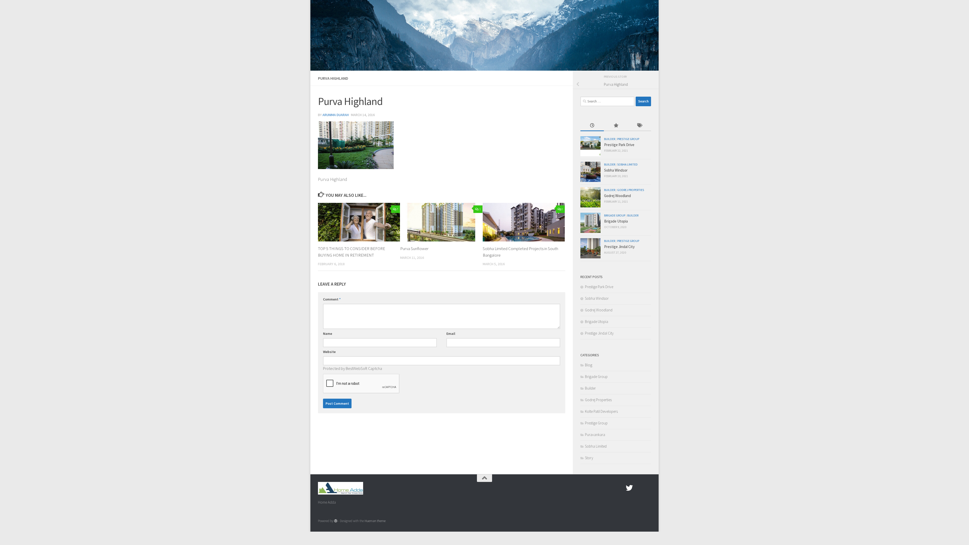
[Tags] (639, 125)
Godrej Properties (630, 190)
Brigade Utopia (616, 221)
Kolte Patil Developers (601, 411)
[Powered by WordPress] (335, 521)
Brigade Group (614, 215)
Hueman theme (375, 521)
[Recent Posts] (592, 125)
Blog (588, 365)
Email (450, 333)
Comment (332, 299)
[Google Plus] (638, 488)
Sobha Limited (627, 164)
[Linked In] (647, 488)
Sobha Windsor (616, 170)
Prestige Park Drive (619, 144)
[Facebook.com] (620, 488)
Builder (609, 139)
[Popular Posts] (615, 125)
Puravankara (595, 434)
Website (329, 351)
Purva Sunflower (414, 248)
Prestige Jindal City (619, 246)
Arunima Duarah (335, 115)
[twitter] (629, 488)
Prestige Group (628, 139)
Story (589, 457)
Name (327, 333)
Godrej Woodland (617, 195)
